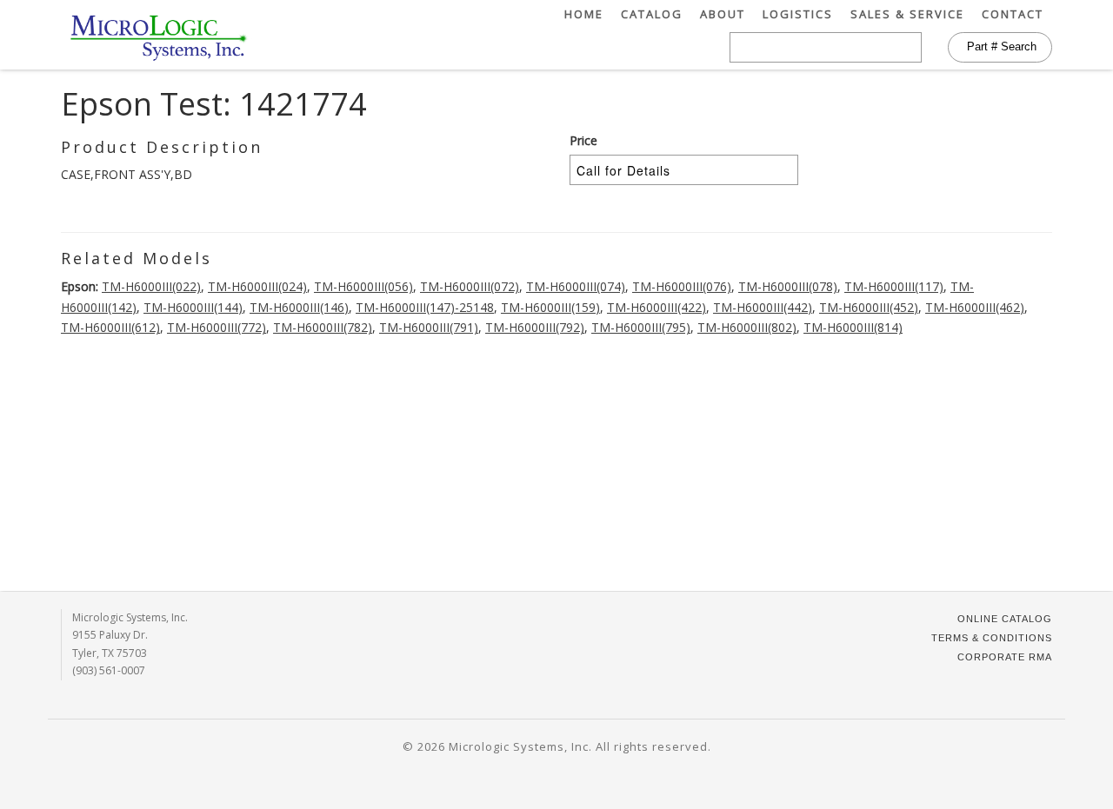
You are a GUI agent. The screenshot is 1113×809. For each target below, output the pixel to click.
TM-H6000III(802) (746, 327)
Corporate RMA (1004, 657)
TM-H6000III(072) (469, 286)
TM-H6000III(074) (575, 286)
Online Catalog (1004, 618)
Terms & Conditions (991, 638)
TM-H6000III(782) (322, 327)
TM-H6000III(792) (534, 327)
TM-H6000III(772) (216, 327)
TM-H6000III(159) (550, 307)
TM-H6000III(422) (656, 307)
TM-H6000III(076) (681, 286)
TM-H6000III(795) (640, 327)
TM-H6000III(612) (110, 327)
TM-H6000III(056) (363, 286)
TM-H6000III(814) (853, 327)
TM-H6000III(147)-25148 (425, 307)
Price (583, 140)
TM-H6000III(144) (193, 307)
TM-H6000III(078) (787, 286)
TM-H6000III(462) (974, 307)
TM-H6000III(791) (428, 327)
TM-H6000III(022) (151, 286)
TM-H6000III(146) (299, 307)
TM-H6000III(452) (868, 307)
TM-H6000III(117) (893, 286)
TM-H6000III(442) (762, 307)
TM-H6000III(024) (257, 286)
